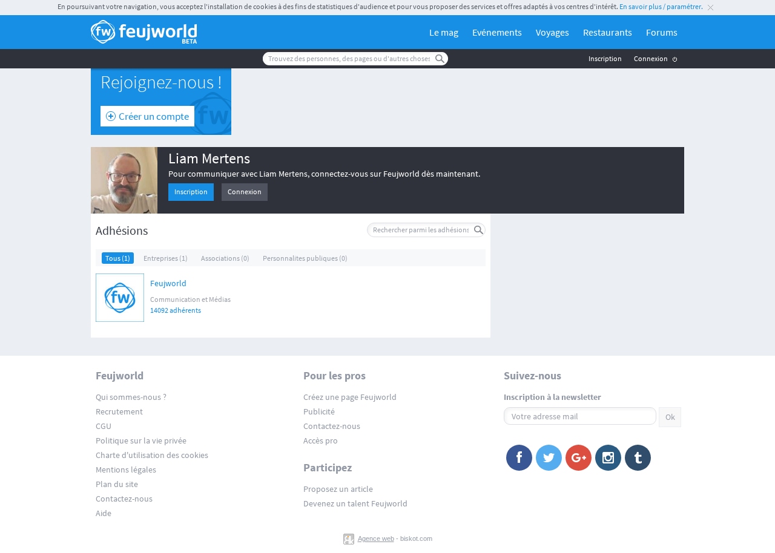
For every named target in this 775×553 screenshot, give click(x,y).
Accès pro (320, 440)
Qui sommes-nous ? (131, 396)
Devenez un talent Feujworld (355, 503)
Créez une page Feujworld (350, 396)
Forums (662, 32)
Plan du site (117, 484)
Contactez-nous (124, 498)
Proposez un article (338, 488)
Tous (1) (117, 258)
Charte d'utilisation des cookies (152, 455)
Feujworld (168, 284)
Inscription (605, 58)
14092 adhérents (175, 310)
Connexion (651, 58)
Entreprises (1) (165, 258)
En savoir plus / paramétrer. (661, 6)
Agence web (376, 538)
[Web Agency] (350, 538)
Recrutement (119, 411)
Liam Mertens (209, 158)
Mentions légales (126, 469)
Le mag (443, 32)
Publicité (319, 411)
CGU (103, 425)
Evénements (497, 32)
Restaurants (607, 32)
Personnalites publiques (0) (305, 258)
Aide (103, 513)
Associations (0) (225, 258)
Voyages (552, 32)
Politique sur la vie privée (141, 440)
